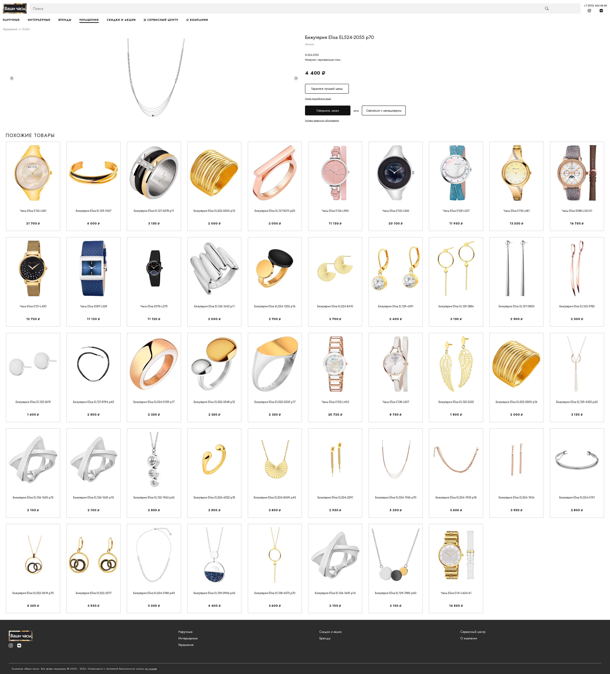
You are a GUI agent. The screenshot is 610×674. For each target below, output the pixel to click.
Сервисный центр (162, 20)
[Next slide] (296, 78)
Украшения (89, 20)
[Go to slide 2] (155, 115)
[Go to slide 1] (153, 116)
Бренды (64, 20)
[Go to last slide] (12, 78)
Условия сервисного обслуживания (322, 120)
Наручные (11, 20)
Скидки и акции (121, 20)
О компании (197, 20)
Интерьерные (39, 20)
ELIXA (26, 29)
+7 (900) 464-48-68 (595, 5)
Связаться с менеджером (383, 109)
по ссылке (151, 669)
